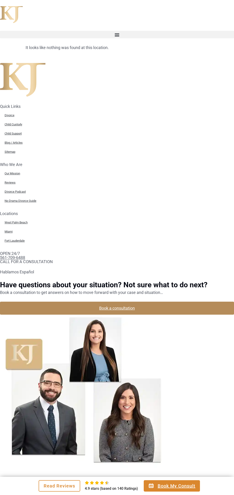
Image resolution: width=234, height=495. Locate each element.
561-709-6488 (12, 257)
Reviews (10, 182)
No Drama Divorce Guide (20, 200)
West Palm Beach (16, 222)
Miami (9, 231)
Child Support (13, 133)
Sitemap (10, 151)
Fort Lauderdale (15, 240)
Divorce (9, 115)
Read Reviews (59, 486)
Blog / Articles (14, 142)
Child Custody (13, 124)
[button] (117, 34)
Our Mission (12, 173)
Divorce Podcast (15, 191)
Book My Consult (176, 486)
